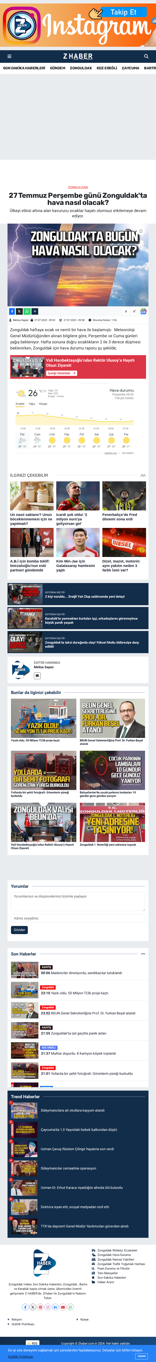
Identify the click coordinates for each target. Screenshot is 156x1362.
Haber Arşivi (106, 1282)
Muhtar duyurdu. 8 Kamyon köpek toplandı (78, 1053)
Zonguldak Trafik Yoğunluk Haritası (121, 1264)
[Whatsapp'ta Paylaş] (27, 311)
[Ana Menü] (9, 56)
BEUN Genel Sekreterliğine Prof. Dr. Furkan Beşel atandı (88, 1013)
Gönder (19, 930)
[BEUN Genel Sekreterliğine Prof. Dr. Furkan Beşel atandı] (112, 718)
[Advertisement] (78, 127)
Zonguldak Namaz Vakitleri (116, 1259)
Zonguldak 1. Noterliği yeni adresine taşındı (108, 844)
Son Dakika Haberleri (112, 1277)
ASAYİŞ (46, 967)
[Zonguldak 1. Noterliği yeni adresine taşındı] (112, 822)
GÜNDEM (57, 68)
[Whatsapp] (70, 1307)
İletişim (17, 1319)
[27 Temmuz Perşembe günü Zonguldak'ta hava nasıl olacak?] (78, 265)
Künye (84, 1319)
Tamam (142, 1356)
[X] (32, 1307)
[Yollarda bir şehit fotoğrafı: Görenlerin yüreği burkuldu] (43, 770)
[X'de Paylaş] (19, 311)
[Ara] (146, 56)
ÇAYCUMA (130, 68)
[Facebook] (25, 1307)
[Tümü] (143, 954)
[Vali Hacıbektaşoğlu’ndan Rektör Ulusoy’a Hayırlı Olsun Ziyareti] (43, 822)
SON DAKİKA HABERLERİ (24, 68)
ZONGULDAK (81, 68)
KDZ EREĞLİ (107, 68)
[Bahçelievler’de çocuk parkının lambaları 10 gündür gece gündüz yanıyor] (112, 770)
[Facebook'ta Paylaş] (12, 311)
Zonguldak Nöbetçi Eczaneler (117, 1250)
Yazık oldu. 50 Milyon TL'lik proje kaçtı (35, 740)
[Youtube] (63, 1307)
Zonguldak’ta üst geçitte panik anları (73, 1033)
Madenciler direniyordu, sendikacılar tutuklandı (81, 973)
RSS (34, 1343)
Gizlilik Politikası (23, 1324)
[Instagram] (47, 1307)
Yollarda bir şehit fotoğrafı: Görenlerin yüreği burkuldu (87, 1074)
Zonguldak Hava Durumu (114, 1255)
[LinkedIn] (55, 1307)
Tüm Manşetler (108, 1273)
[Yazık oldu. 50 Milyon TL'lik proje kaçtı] (43, 718)
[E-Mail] (37, 675)
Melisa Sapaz (20, 320)
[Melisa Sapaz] (20, 670)
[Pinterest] (40, 1307)
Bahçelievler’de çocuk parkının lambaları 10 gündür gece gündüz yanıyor (108, 794)
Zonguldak (78, 187)
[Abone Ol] (143, 311)
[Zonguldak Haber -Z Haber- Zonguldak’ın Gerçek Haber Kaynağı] (78, 56)
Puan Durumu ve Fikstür (114, 1268)
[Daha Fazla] (34, 311)
